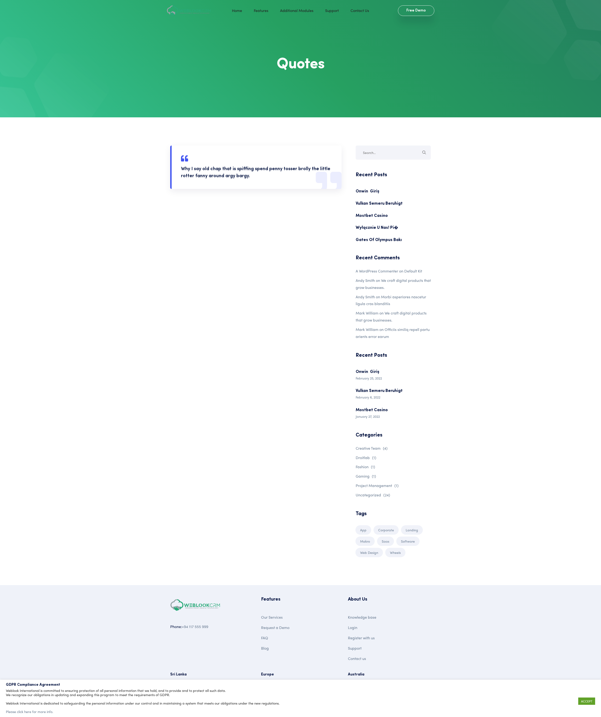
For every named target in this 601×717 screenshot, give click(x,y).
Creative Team (372, 448)
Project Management (377, 485)
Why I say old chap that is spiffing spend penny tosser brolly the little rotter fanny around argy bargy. (255, 172)
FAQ (264, 637)
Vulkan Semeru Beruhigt (379, 204)
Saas (385, 541)
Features (261, 10)
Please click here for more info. (29, 711)
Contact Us (360, 10)
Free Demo (416, 10)
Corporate (386, 530)
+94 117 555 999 (195, 626)
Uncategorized (373, 495)
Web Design (369, 552)
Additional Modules (296, 10)
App (363, 530)
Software (408, 541)
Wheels (395, 552)
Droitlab (366, 457)
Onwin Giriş (367, 191)
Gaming (366, 476)
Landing (412, 530)
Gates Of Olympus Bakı (379, 240)
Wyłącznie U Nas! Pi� (377, 228)
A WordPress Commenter (377, 271)
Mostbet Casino (372, 216)
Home (237, 10)
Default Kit (413, 271)
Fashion (365, 466)
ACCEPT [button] (586, 701)
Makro (365, 541)
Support (332, 10)
